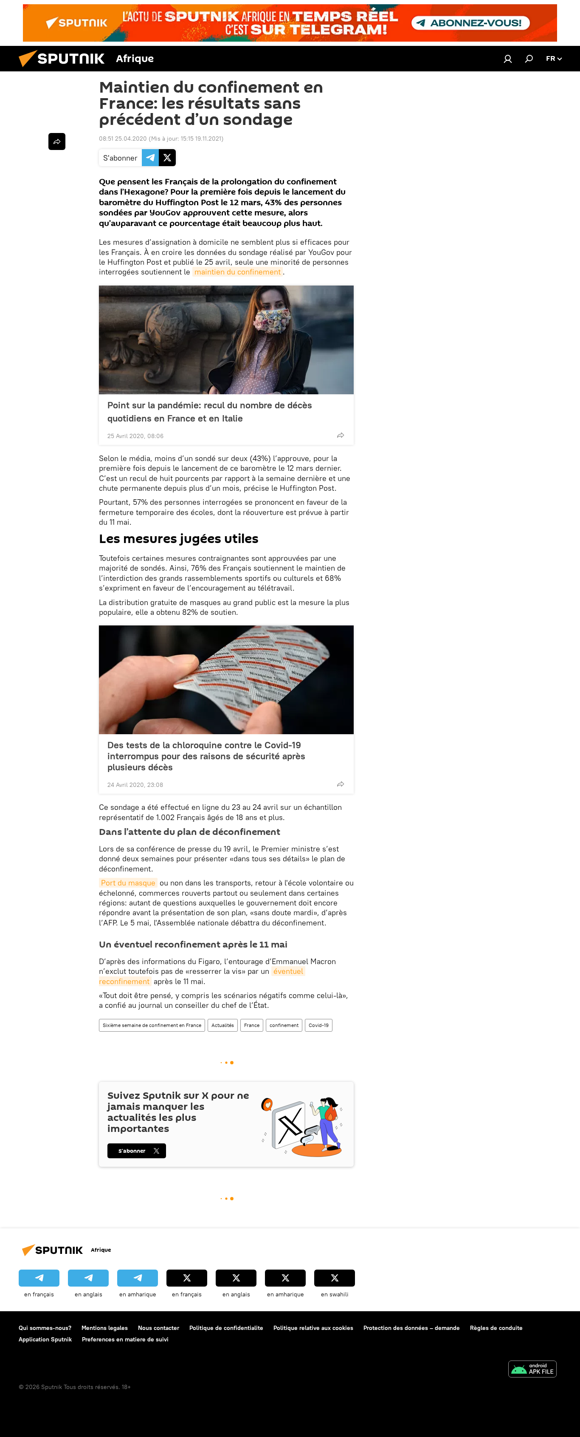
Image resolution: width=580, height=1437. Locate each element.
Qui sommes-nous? (45, 1328)
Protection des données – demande (411, 1328)
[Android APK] (532, 1370)
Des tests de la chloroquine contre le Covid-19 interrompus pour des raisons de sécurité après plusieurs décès (206, 755)
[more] (340, 435)
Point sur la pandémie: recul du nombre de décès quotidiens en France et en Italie (209, 411)
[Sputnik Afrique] (65, 69)
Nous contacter (158, 1328)
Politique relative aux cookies (313, 1328)
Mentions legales (105, 1328)
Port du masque (128, 883)
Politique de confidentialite (226, 1328)
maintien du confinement (237, 272)
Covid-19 (319, 1025)
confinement (284, 1025)
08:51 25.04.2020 (123, 138)
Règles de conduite (496, 1328)
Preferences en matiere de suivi (125, 1339)
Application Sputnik (45, 1339)
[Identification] (507, 58)
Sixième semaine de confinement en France (152, 1025)
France (251, 1025)
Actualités (222, 1025)
